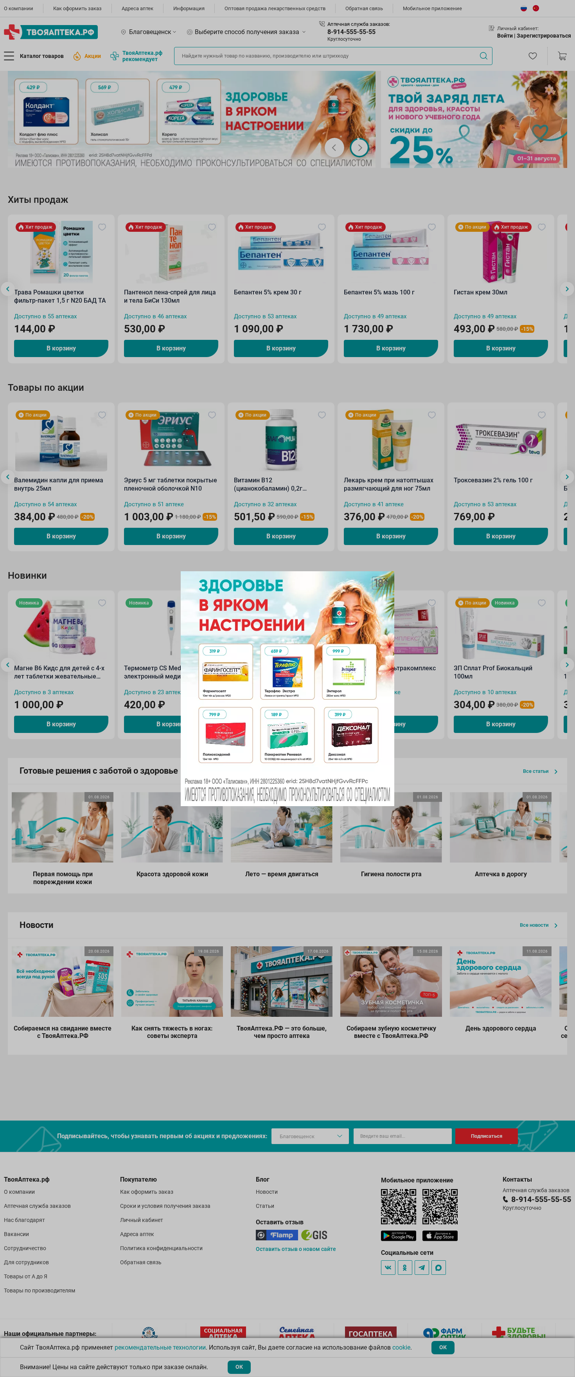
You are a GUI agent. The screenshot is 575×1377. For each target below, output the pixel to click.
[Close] (385, 579)
